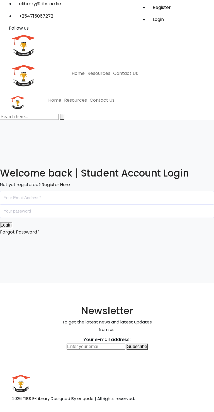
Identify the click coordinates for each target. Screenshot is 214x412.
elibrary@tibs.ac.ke (40, 4)
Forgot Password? (20, 232)
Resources (98, 73)
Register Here (56, 184)
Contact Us (125, 73)
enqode (85, 398)
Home (78, 73)
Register (161, 7)
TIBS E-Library (36, 398)
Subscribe (137, 346)
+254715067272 (36, 16)
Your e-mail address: (107, 339)
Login (158, 19)
